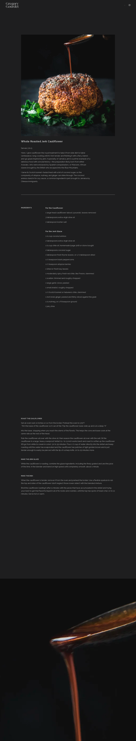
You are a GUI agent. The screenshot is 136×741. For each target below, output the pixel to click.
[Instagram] (129, 5)
